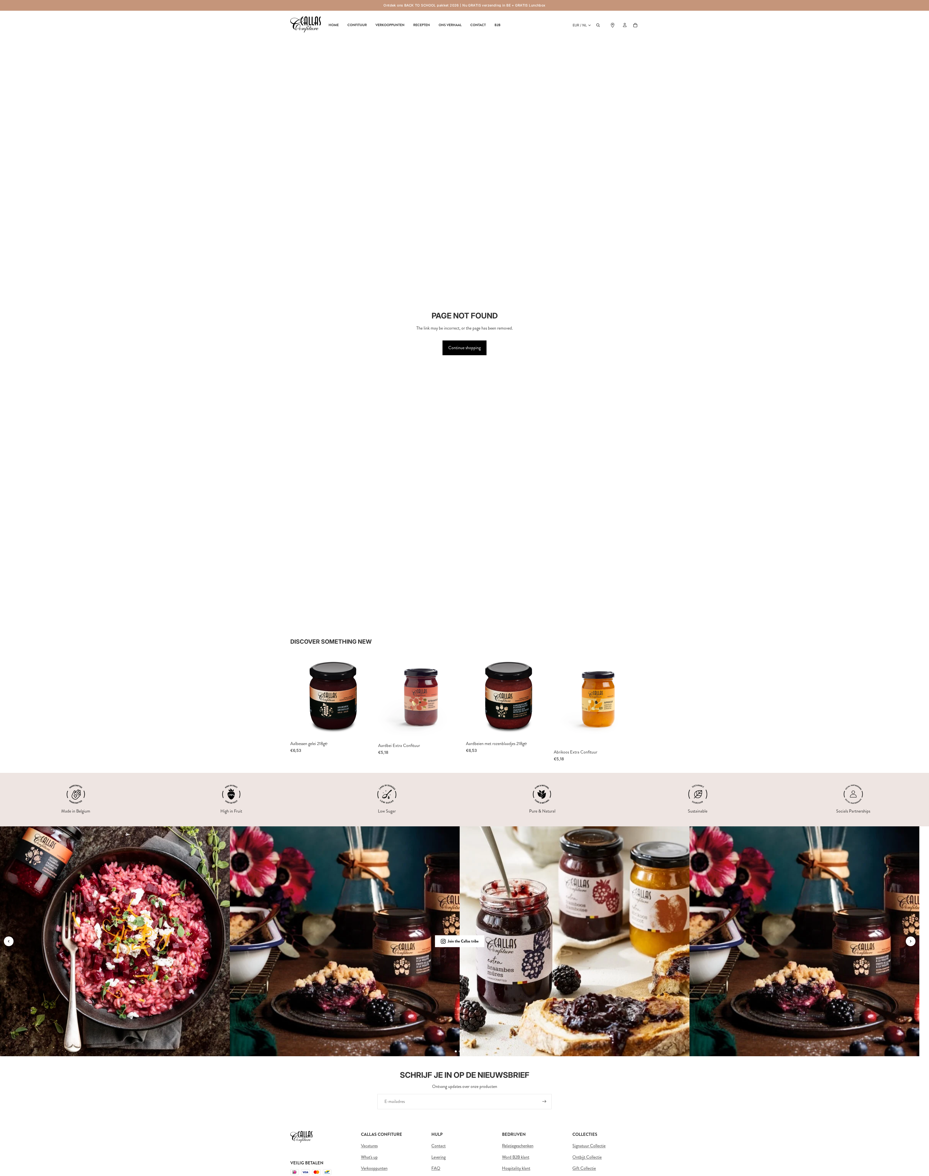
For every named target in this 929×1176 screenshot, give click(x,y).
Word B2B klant (515, 1157)
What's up (369, 1157)
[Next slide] (910, 941)
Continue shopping (464, 348)
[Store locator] (612, 25)
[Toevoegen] (367, 730)
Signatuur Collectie (589, 1145)
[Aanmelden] (544, 1101)
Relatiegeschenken (517, 1145)
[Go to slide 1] (456, 1051)
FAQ (435, 1168)
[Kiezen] (455, 732)
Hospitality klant (516, 1168)
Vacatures (369, 1145)
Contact (438, 1145)
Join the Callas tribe (463, 941)
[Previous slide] (9, 941)
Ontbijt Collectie (587, 1157)
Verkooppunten (374, 1168)
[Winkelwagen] (635, 25)
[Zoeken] (598, 25)
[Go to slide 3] (463, 1051)
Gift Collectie (584, 1168)
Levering (438, 1157)
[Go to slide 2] (460, 1051)
